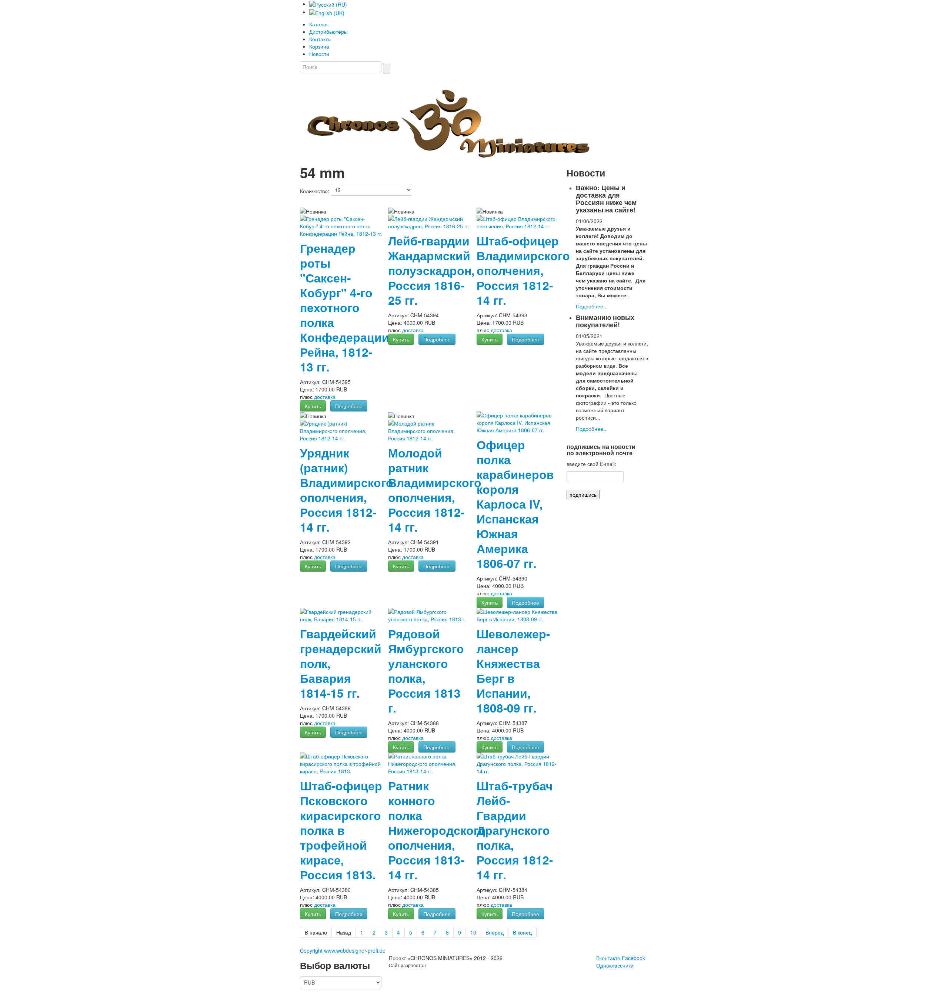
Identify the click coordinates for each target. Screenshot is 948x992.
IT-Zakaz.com (440, 965)
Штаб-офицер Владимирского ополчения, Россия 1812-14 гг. (523, 270)
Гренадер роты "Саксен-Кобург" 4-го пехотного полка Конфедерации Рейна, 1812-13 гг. (344, 307)
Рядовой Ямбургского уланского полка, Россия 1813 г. (426, 670)
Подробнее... (592, 306)
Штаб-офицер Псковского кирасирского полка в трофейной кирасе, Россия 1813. (341, 830)
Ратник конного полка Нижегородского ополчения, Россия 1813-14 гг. (437, 830)
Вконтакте (608, 958)
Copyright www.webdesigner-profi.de (342, 950)
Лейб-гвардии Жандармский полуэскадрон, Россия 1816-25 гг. (431, 270)
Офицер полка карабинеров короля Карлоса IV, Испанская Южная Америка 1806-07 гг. (515, 504)
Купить (313, 406)
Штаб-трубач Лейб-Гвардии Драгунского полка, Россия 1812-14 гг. (515, 830)
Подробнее (349, 406)
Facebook (633, 958)
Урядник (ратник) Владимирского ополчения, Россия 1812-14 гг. (346, 489)
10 (473, 932)
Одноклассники (615, 965)
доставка (325, 396)
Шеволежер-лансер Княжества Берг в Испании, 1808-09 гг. (513, 670)
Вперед (494, 932)
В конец (522, 932)
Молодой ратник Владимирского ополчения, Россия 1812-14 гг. (434, 489)
